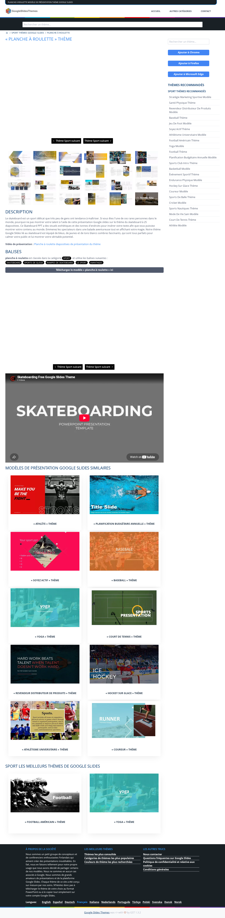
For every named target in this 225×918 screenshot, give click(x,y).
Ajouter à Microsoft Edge (189, 74)
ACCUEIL (155, 11)
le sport (81, 262)
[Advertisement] (84, 318)
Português (124, 902)
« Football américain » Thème (45, 822)
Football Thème (178, 151)
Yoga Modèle (176, 146)
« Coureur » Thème (124, 749)
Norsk (178, 902)
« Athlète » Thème (45, 523)
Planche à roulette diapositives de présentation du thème (67, 244)
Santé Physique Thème (182, 102)
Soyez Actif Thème (179, 129)
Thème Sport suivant (67, 140)
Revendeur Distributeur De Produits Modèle (190, 110)
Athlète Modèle (178, 225)
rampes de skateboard (60, 262)
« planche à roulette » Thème (38, 39)
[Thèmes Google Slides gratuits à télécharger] (22, 11)
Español (58, 902)
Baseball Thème (178, 117)
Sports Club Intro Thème (183, 163)
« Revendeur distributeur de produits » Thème (44, 693)
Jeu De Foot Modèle (180, 123)
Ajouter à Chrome (188, 52)
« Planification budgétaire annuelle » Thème (124, 523)
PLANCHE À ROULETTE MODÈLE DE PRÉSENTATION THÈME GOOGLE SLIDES (40, 2)
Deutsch (70, 902)
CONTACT (206, 11)
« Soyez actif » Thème (45, 580)
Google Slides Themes (97, 912)
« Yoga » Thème (45, 636)
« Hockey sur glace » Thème (124, 693)
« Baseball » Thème (124, 580)
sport (66, 258)
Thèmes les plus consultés (100, 854)
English (46, 902)
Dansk (168, 902)
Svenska (157, 902)
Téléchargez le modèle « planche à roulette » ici (84, 270)
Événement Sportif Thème (184, 174)
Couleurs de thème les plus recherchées (108, 862)
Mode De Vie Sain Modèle (183, 214)
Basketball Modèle (179, 168)
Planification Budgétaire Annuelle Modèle (193, 157)
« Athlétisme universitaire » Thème (45, 749)
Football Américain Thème (184, 140)
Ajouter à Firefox (188, 63)
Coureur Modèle (178, 191)
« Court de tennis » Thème (124, 636)
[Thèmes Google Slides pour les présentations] (6, 33)
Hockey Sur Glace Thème (183, 185)
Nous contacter (152, 854)
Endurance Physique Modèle (185, 180)
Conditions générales (156, 869)
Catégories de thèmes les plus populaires (109, 858)
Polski (146, 902)
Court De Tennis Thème (182, 219)
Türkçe (136, 902)
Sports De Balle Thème (182, 197)
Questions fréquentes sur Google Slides (167, 858)
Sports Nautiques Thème (183, 208)
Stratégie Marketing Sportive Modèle (190, 97)
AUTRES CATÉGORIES (181, 11)
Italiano (94, 902)
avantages (96, 262)
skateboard (13, 262)
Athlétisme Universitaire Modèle (187, 134)
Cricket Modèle (177, 202)
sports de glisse (33, 262)
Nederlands (108, 902)
